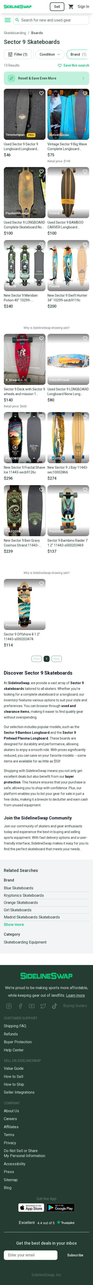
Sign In (83, 6)
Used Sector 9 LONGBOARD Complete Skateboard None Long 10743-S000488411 (25, 225)
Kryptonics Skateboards (24, 895)
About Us (11, 1111)
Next (57, 659)
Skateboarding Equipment (25, 942)
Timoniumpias (15, 134)
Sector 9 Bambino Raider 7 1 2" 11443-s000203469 (67, 543)
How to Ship (14, 1084)
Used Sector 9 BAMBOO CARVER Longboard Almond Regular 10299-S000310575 (65, 225)
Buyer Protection (18, 1042)
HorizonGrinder (59, 135)
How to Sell (13, 1076)
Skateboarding (15, 33)
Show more (14, 924)
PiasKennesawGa (17, 213)
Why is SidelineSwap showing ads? (46, 328)
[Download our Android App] (60, 1207)
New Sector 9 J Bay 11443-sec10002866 (67, 470)
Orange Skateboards (21, 902)
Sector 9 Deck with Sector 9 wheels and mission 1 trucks (24, 391)
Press (9, 1172)
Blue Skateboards (18, 888)
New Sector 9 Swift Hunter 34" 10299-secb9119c (67, 298)
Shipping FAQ (15, 1026)
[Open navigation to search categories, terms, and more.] (7, 20)
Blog (7, 1187)
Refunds (11, 1034)
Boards (37, 33)
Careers (10, 1119)
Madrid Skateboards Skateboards (32, 917)
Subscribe (75, 1255)
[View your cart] (71, 7)
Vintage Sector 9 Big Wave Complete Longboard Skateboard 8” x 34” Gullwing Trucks (67, 146)
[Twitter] (43, 1006)
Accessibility (15, 1164)
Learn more (75, 995)
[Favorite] (41, 93)
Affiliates (11, 1127)
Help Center (14, 1050)
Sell (57, 7)
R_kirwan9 (13, 380)
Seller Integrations (19, 1092)
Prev (37, 659)
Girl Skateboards (17, 910)
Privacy (10, 1143)
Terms (9, 1135)
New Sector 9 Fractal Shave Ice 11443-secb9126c (24, 470)
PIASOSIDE (13, 458)
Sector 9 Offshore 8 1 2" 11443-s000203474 (22, 636)
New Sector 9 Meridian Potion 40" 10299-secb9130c (21, 298)
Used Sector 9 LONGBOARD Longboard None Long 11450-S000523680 (68, 391)
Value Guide (14, 1068)
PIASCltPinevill (59, 380)
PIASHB (54, 213)
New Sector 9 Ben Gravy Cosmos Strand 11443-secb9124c (22, 543)
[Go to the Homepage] (17, 6)
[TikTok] (54, 1006)
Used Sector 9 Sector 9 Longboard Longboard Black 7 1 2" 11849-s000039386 (21, 146)
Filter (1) (20, 54)
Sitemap (11, 1180)
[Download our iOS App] (31, 1207)
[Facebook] (20, 1006)
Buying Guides (75, 1005)
